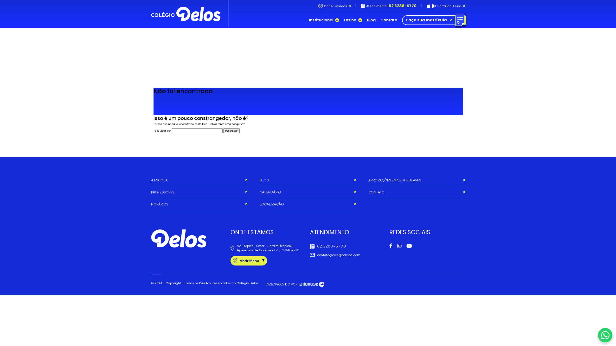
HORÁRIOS (159, 204)
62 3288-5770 (331, 246)
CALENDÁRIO (270, 192)
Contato (388, 20)
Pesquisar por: (162, 131)
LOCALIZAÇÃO (272, 204)
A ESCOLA (159, 180)
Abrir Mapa (249, 261)
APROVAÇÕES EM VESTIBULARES (394, 180)
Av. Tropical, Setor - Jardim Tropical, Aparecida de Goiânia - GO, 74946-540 (268, 248)
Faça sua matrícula (426, 20)
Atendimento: (391, 6)
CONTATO (376, 192)
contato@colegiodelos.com (338, 255)
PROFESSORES (162, 192)
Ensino (350, 20)
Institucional (321, 20)
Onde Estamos (335, 6)
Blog (371, 20)
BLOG (264, 180)
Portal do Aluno (449, 6)
